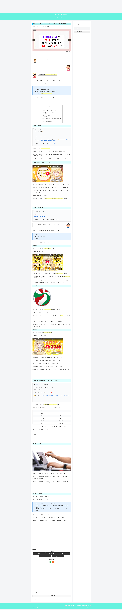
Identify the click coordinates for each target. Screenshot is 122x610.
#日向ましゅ (39, 140)
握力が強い (46, 113)
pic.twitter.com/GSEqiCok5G (39, 396)
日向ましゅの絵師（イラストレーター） (50, 119)
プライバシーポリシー (72, 605)
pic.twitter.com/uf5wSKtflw (51, 140)
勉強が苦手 (46, 116)
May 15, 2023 (56, 219)
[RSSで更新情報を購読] (53, 562)
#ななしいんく (54, 395)
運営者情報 (83, 605)
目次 (50, 106)
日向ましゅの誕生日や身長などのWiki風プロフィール (52, 118)
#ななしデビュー (62, 139)
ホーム (67, 605)
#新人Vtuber (43, 140)
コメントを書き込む (51, 595)
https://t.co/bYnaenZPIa (47, 395)
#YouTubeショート (54, 214)
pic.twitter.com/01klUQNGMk (39, 216)
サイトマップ (88, 605)
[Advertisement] (28, 6)
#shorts (60, 214)
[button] (58, 556)
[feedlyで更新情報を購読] (50, 562)
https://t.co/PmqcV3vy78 (41, 214)
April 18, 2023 (56, 143)
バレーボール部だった (47, 115)
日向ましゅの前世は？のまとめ (48, 121)
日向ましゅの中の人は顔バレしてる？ (49, 110)
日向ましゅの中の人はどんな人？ (48, 112)
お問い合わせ (79, 605)
